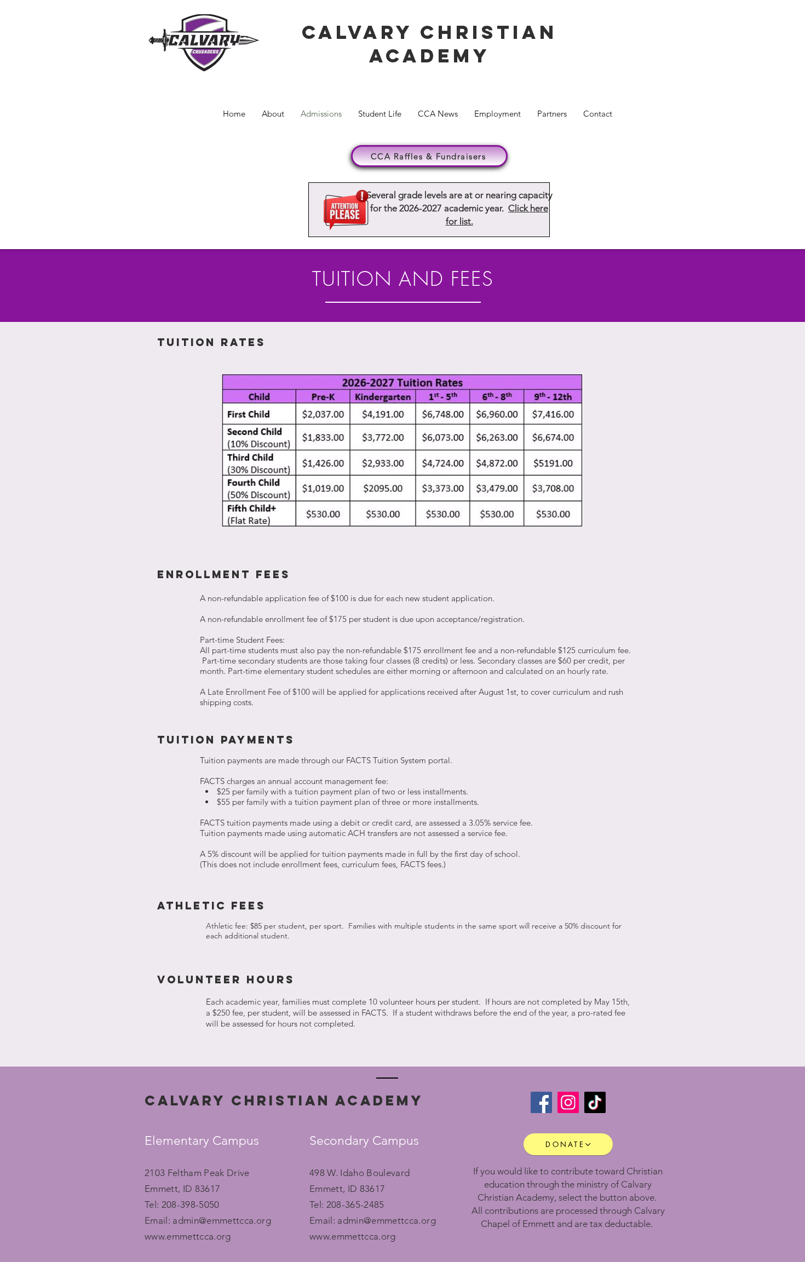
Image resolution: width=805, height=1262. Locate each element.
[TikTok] (595, 1102)
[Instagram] (568, 1102)
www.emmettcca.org (188, 1236)
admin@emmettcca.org (222, 1220)
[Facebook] (541, 1102)
